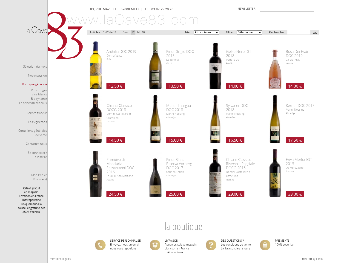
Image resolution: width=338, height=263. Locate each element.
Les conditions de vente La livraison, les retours (236, 246)
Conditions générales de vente (32, 133)
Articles (95, 32)
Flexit (319, 259)
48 (143, 32)
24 (138, 32)
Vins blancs (39, 94)
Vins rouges (39, 90)
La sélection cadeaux (33, 103)
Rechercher (276, 32)
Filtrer (230, 32)
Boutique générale (34, 84)
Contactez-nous (36, 144)
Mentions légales (60, 259)
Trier (188, 32)
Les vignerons (37, 122)
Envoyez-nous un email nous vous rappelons (124, 246)
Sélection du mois (35, 66)
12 (133, 32)
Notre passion (37, 75)
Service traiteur (37, 113)
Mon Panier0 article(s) (39, 177)
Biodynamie (39, 99)
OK (313, 32)
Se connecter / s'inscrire (37, 155)
